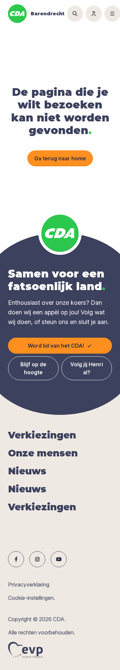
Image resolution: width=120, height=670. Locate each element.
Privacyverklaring (28, 584)
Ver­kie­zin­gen (42, 435)
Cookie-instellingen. (31, 597)
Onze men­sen (43, 453)
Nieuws (27, 471)
